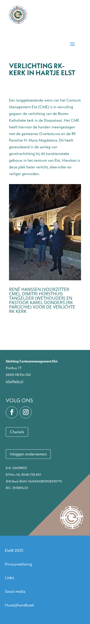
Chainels (17, 431)
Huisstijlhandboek (19, 605)
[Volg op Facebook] (12, 412)
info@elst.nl (14, 381)
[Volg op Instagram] (26, 412)
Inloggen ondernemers (28, 454)
